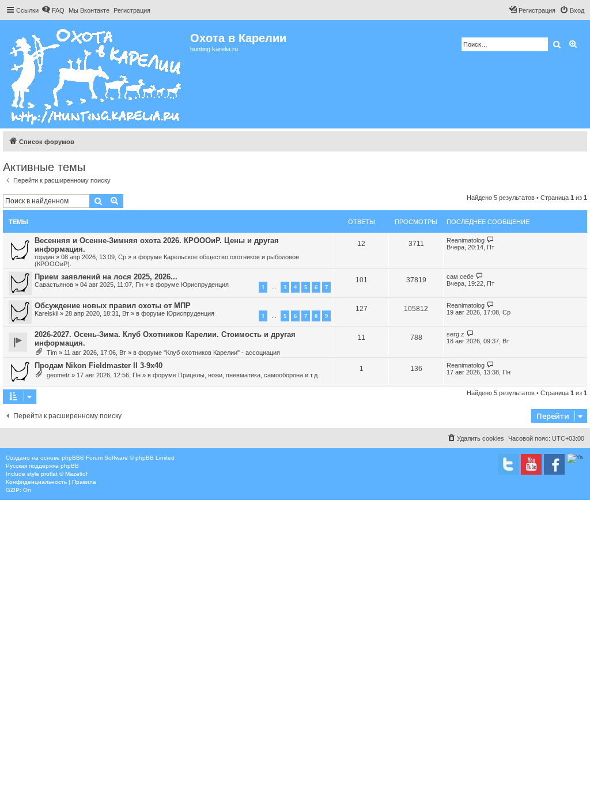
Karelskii (46, 313)
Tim (52, 352)
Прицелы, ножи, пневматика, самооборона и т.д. (248, 375)
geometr (58, 375)
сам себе (460, 276)
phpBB (71, 457)
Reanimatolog (466, 240)
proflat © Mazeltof (64, 474)
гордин (44, 256)
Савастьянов (54, 284)
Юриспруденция (205, 284)
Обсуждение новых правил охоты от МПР (113, 305)
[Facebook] (554, 464)
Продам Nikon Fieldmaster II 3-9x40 (98, 365)
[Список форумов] (96, 74)
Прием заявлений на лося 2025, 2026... (106, 276)
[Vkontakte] (508, 464)
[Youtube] (531, 464)
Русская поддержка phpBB (42, 466)
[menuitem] (53, 10)
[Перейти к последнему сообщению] (490, 240)
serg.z (455, 334)
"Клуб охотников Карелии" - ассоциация (222, 352)
